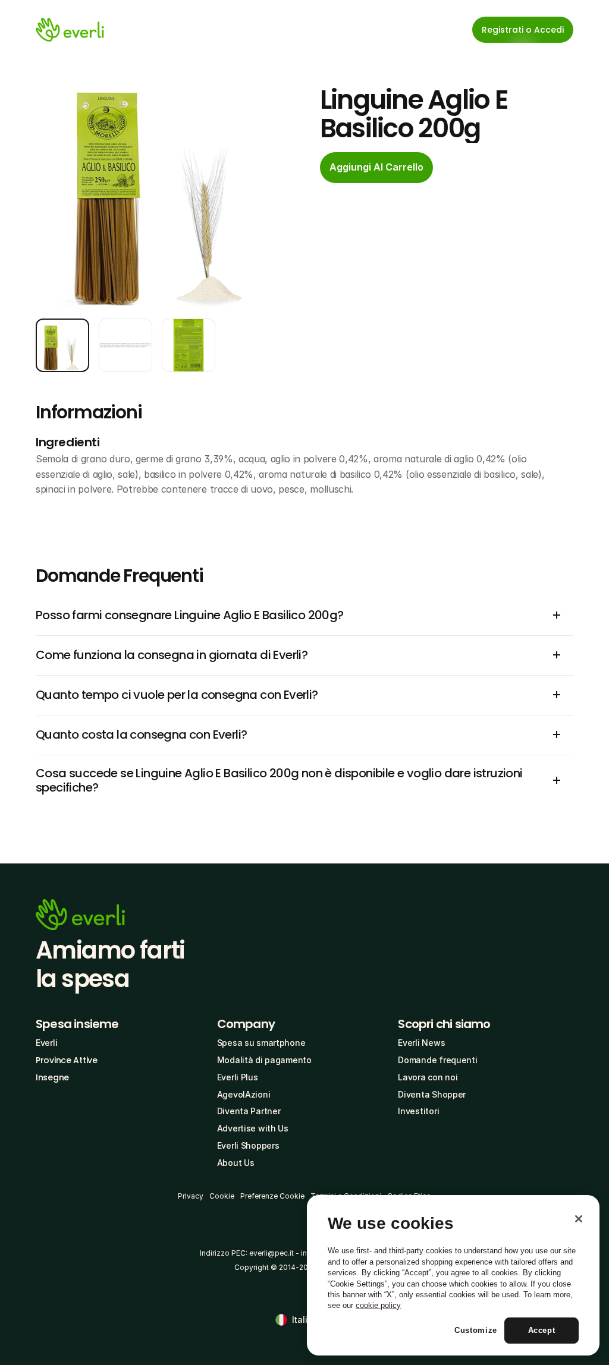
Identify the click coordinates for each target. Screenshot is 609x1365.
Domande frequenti (437, 1060)
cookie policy (378, 1305)
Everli (46, 1043)
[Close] (579, 1219)
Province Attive (67, 1060)
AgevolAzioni (244, 1094)
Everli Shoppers (248, 1145)
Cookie (221, 1195)
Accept (541, 1330)
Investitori (418, 1111)
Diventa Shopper (432, 1094)
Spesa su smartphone (261, 1043)
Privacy (190, 1195)
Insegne (52, 1077)
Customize (475, 1330)
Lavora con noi (427, 1077)
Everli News (421, 1043)
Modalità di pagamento (264, 1060)
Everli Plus (237, 1077)
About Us (236, 1163)
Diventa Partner (249, 1111)
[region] (453, 1275)
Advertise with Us (252, 1128)
